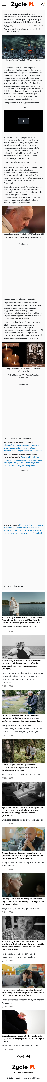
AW (11, 26)
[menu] (4, 4)
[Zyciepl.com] (22, 4)
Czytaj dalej (23, 1056)
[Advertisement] (23, 270)
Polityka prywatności (23, 1073)
